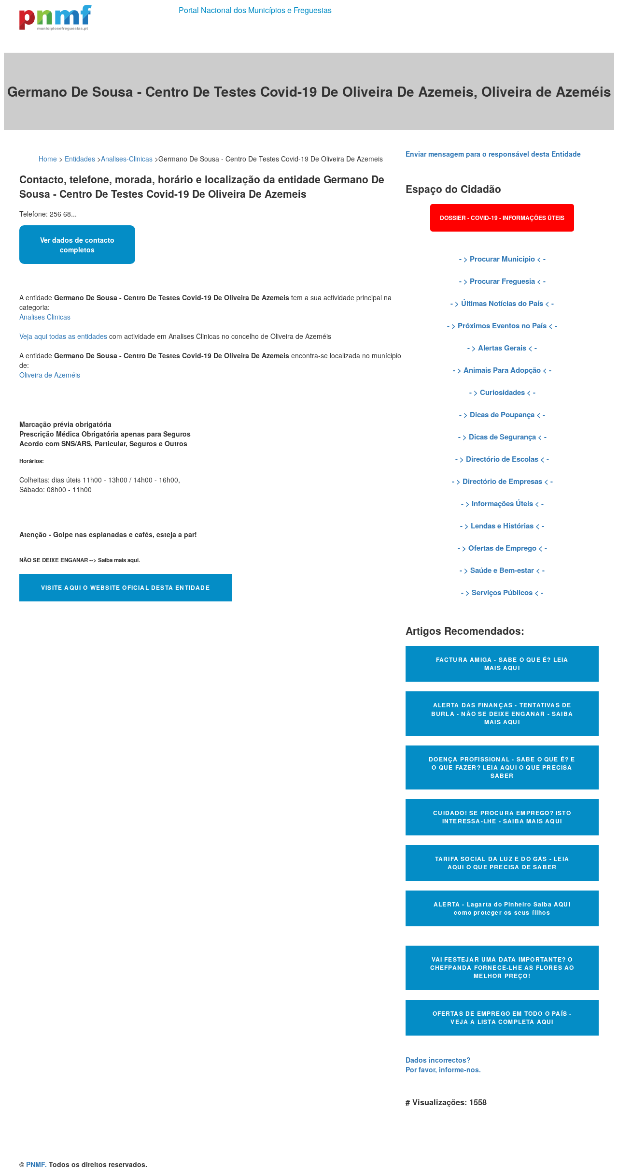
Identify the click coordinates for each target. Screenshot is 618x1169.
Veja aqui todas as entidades (63, 336)
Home (48, 158)
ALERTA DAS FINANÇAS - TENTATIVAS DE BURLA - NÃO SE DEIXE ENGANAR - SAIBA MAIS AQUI (502, 713)
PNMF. (36, 1164)
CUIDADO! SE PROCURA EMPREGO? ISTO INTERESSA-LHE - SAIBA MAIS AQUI (502, 816)
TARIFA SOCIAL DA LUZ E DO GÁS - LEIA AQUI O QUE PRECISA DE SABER (502, 862)
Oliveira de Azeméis (49, 375)
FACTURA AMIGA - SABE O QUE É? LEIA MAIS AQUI (502, 663)
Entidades (80, 158)
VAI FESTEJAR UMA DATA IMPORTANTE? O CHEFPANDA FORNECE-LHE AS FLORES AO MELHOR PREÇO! (502, 967)
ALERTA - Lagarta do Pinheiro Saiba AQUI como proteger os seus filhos (502, 908)
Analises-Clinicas (127, 158)
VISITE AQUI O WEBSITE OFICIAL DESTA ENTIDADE (125, 587)
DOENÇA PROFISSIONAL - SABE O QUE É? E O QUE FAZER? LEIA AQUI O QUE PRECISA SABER (502, 767)
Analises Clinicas (44, 316)
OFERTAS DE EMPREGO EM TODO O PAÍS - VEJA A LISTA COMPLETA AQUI (502, 1017)
